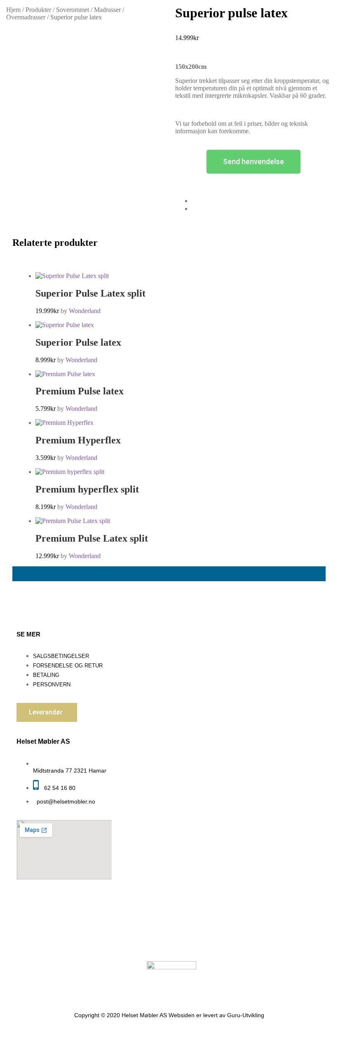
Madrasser (107, 9)
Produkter (38, 9)
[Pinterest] (258, 941)
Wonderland (85, 310)
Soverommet (72, 9)
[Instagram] (231, 941)
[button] (46, 712)
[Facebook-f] (205, 941)
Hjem (13, 9)
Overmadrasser (25, 17)
